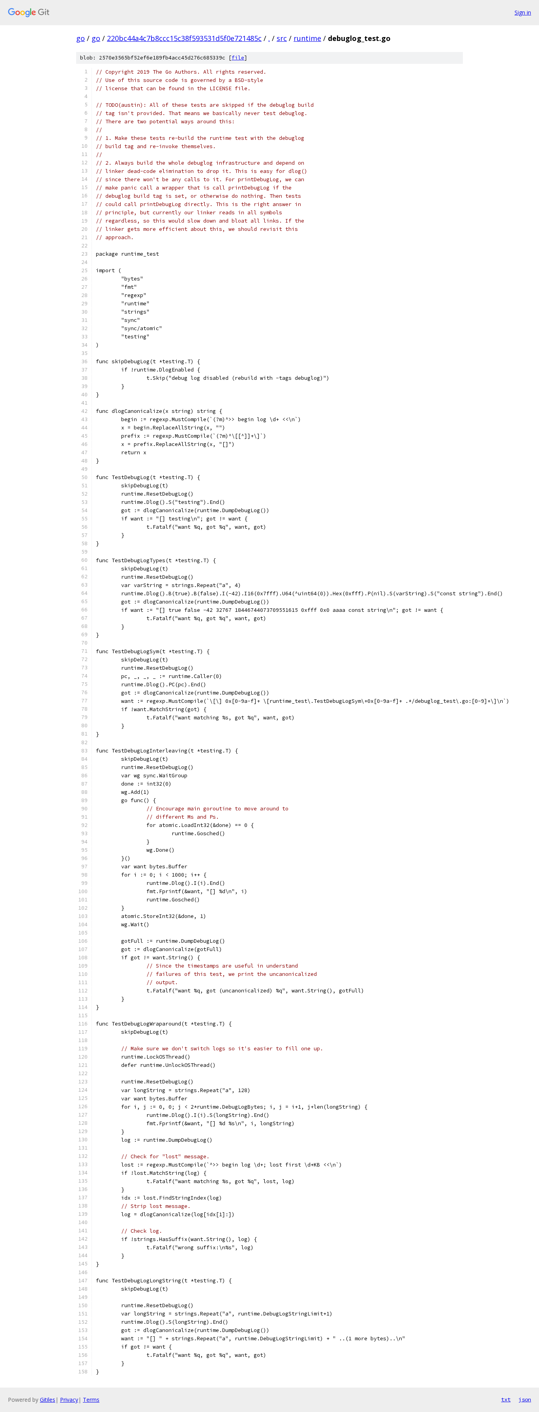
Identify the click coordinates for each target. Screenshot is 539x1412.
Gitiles (47, 1399)
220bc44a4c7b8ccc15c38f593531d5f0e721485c (184, 38)
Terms (91, 1399)
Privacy (69, 1399)
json (524, 1399)
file (238, 57)
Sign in (523, 12)
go (80, 38)
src (282, 38)
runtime (307, 38)
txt (506, 1399)
